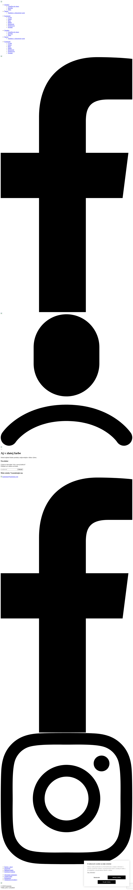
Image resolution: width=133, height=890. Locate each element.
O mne (10, 17)
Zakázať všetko (116, 877)
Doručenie (7, 868)
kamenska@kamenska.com (10, 476)
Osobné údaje (8, 876)
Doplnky (6, 5)
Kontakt (10, 27)
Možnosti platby (9, 870)
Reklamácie (7, 878)
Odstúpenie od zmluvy (10, 880)
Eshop (10, 19)
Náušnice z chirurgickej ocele (16, 13)
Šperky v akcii (8, 867)
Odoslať (20, 469)
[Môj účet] (66, 445)
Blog (9, 21)
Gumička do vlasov (13, 6)
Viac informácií (91, 872)
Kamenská (7, 16)
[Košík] (1, 447)
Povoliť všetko (107, 882)
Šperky (6, 11)
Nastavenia (97, 877)
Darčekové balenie (9, 872)
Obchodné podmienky (10, 875)
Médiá (10, 22)
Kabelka (10, 8)
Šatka (9, 9)
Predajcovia (11, 25)
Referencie (11, 24)
